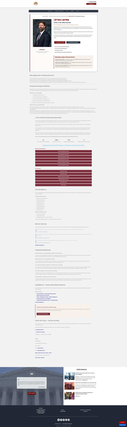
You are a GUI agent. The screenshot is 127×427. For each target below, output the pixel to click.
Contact (50, 352)
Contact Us (91, 4)
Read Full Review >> (42, 387)
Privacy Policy (37, 357)
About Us (50, 11)
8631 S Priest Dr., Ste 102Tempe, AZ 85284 (41, 412)
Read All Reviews (31, 393)
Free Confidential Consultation (80, 16)
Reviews (46, 352)
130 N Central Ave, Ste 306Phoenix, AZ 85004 (40, 410)
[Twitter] (68, 420)
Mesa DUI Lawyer (63, 182)
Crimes (72, 11)
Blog (78, 11)
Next (45, 390)
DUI (67, 11)
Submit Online (122, 424)
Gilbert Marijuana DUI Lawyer (63, 159)
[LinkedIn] (66, 420)
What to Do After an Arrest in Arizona (43, 295)
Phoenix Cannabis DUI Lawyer (63, 151)
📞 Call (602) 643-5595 (39, 329)
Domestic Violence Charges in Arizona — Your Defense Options (47, 300)
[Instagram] (63, 420)
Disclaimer (42, 357)
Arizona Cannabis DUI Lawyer (63, 165)
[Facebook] (61, 420)
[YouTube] (58, 420)
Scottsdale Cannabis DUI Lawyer (63, 162)
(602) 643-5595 (92, 2)
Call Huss (122, 422)
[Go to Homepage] (36, 3)
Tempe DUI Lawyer (63, 173)
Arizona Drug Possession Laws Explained (44, 298)
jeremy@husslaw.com (41, 350)
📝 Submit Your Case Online (40, 332)
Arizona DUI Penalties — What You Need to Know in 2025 (46, 293)
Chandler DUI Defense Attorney (63, 176)
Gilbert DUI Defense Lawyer (63, 179)
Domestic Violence (59, 11)
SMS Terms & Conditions (67, 423)
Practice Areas (40, 352)
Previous (18, 390)
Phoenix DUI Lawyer (63, 171)
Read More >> (85, 380)
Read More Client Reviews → (40, 245)
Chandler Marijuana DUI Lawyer (63, 156)
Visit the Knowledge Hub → (39, 302)
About (36, 352)
